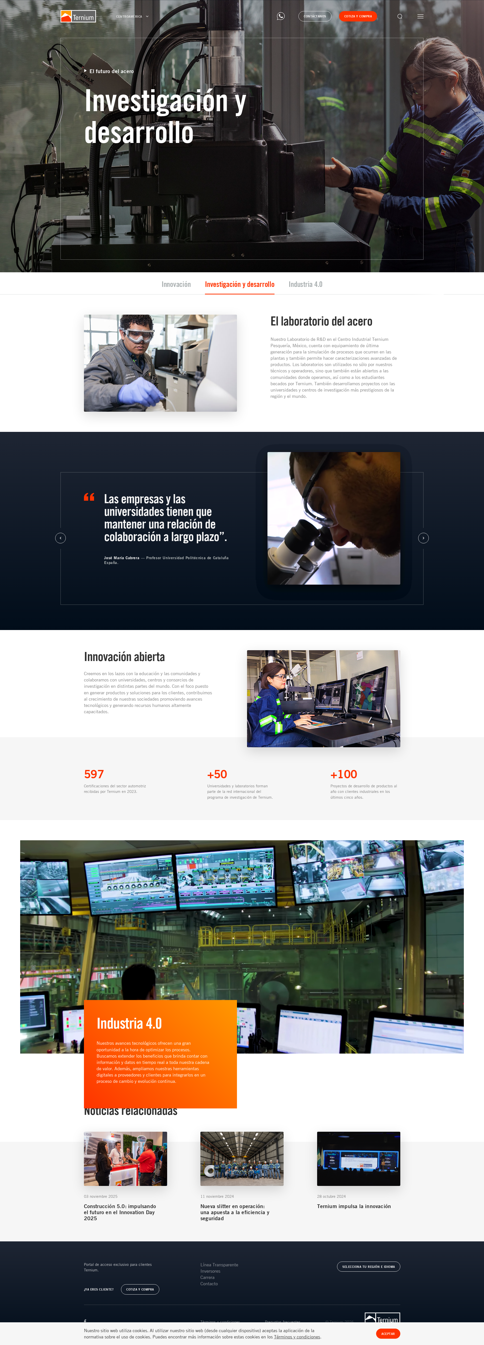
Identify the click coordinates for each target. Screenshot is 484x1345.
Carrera (207, 1277)
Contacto (209, 1283)
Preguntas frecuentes (282, 1322)
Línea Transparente (219, 1264)
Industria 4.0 (305, 284)
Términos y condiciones (220, 1322)
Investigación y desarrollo (240, 284)
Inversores (210, 1271)
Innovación (176, 284)
